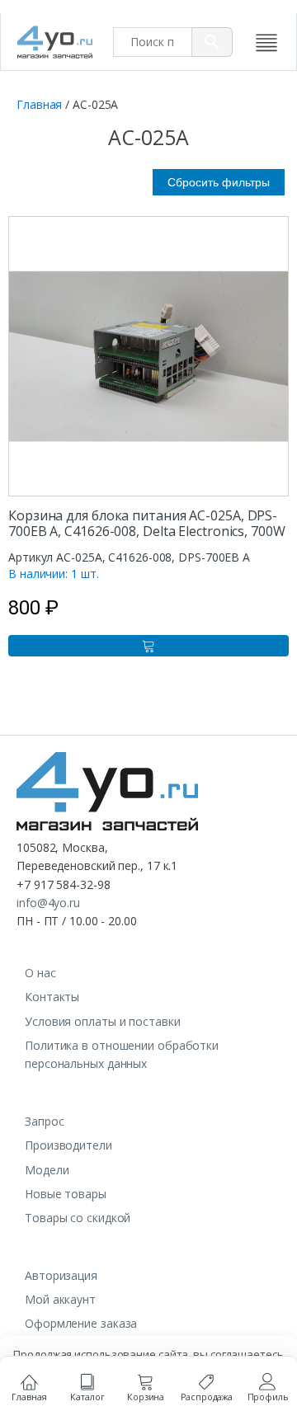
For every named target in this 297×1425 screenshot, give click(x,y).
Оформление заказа (81, 1323)
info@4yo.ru (48, 902)
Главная (39, 104)
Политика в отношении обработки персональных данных (122, 1054)
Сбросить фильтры (218, 182)
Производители (68, 1145)
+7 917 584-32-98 (63, 884)
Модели (46, 1170)
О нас (40, 973)
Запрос (44, 1121)
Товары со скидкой (77, 1217)
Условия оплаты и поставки (103, 1021)
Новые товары (65, 1194)
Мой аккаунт (60, 1299)
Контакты (52, 996)
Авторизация (61, 1275)
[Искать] (212, 42)
